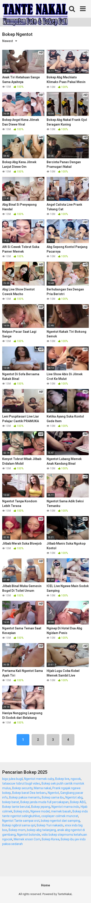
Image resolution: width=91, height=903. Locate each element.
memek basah (61, 811)
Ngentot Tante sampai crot (21, 820)
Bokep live (62, 779)
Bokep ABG (78, 802)
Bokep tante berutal (16, 806)
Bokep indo (21, 811)
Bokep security (22, 788)
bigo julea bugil (12, 779)
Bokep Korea (50, 839)
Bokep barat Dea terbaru (29, 793)
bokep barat (10, 802)
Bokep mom (17, 830)
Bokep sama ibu (53, 797)
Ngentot (53, 793)
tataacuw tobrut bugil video (21, 783)
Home (45, 885)
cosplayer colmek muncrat (59, 816)
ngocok (76, 779)
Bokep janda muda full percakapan (44, 802)
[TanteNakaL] (35, 14)
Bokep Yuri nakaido (50, 825)
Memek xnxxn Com (27, 839)
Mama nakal (42, 788)
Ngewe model (40, 811)
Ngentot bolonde (28, 834)
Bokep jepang (40, 806)
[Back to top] (83, 894)
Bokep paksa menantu (24, 797)
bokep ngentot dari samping (60, 820)
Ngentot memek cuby (39, 779)
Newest (7, 41)
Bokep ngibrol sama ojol (18, 825)
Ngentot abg (74, 797)
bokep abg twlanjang (41, 830)
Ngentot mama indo (65, 806)
